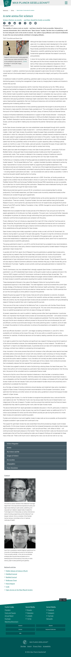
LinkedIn (29, 616)
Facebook (51, 610)
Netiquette (49, 619)
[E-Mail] (30, 23)
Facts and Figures (10, 613)
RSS (20, 633)
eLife (7, 587)
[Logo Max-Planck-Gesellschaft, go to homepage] (31, 3)
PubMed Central (11, 574)
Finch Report (10, 584)
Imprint (29, 646)
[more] (25, 61)
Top (64, 600)
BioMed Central (11, 577)
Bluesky (29, 610)
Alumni (51, 625)
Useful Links (9, 607)
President (7, 610)
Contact (20, 625)
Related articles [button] (10, 567)
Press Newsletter (12, 468)
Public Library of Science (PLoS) (17, 571)
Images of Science (12, 456)
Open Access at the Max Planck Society (19, 590)
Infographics (11, 464)
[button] (27, 53)
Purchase (7, 619)
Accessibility (47, 646)
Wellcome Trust (11, 580)
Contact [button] (7, 476)
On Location (11, 460)
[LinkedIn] (9, 23)
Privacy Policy (37, 646)
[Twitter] (20, 23)
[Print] (35, 23)
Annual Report (9, 616)
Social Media (30, 607)
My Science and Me (13, 452)
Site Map (23, 646)
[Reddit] (14, 23)
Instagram (51, 613)
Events (9, 448)
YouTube (50, 616)
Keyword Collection (51, 629)
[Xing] (25, 23)
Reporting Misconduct (11, 622)
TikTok (29, 619)
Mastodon (30, 613)
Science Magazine (12, 444)
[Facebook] (4, 23)
